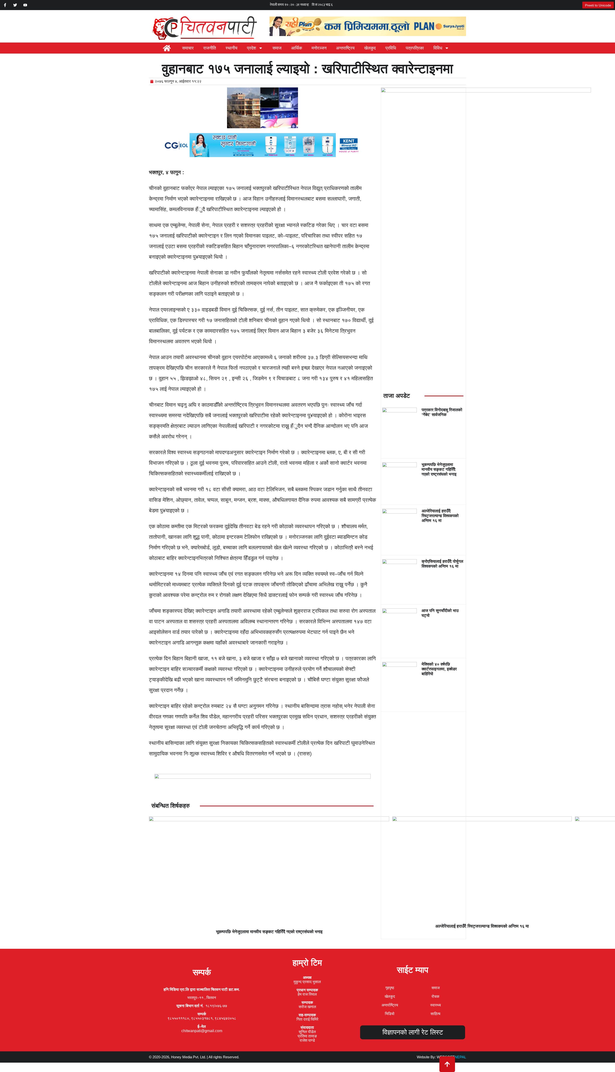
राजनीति (209, 48)
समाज (277, 48)
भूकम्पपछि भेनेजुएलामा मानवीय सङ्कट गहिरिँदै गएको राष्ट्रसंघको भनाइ (439, 469)
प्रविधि (390, 48)
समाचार (188, 48)
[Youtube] (25, 5)
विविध (437, 48)
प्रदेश (251, 48)
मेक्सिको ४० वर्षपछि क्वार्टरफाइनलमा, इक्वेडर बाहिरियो (439, 669)
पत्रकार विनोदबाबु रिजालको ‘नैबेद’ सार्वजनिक (442, 412)
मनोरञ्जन (319, 48)
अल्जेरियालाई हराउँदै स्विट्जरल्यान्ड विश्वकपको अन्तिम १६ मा (440, 516)
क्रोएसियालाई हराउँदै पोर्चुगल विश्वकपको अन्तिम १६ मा (442, 564)
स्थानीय (231, 48)
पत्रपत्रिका (415, 48)
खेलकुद (370, 48)
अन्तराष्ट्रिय (345, 48)
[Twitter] (15, 5)
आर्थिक (296, 48)
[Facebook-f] (5, 5)
